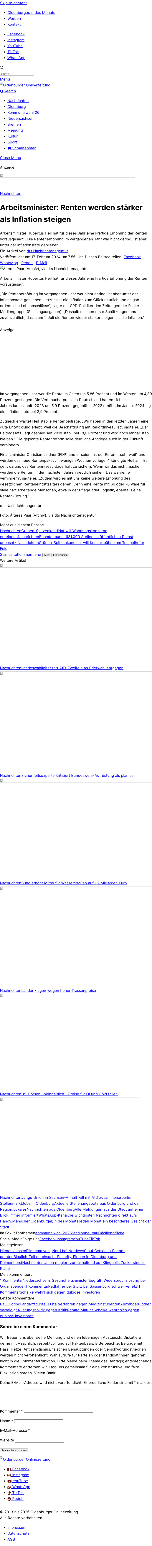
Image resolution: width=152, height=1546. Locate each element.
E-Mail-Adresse (15, 1430)
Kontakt (14, 24)
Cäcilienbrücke (111, 1233)
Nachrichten (18, 100)
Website (7, 1440)
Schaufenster (23, 148)
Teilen (47, 555)
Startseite (8, 554)
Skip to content (13, 3)
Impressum (16, 1527)
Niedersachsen (20, 118)
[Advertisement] (76, 361)
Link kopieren (60, 555)
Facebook (16, 34)
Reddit (27, 263)
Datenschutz (18, 1533)
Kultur (12, 136)
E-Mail (41, 263)
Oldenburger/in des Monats (31, 12)
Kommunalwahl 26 (23, 112)
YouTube (15, 46)
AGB (11, 1539)
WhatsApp (16, 58)
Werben (14, 18)
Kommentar (11, 1411)
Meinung (15, 130)
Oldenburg (16, 106)
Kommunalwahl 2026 (53, 1233)
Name (6, 1421)
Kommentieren (29, 554)
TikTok (13, 52)
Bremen (14, 124)
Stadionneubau (85, 1233)
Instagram (15, 40)
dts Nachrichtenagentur (47, 251)
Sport (12, 142)
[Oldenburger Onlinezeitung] (25, 1459)
